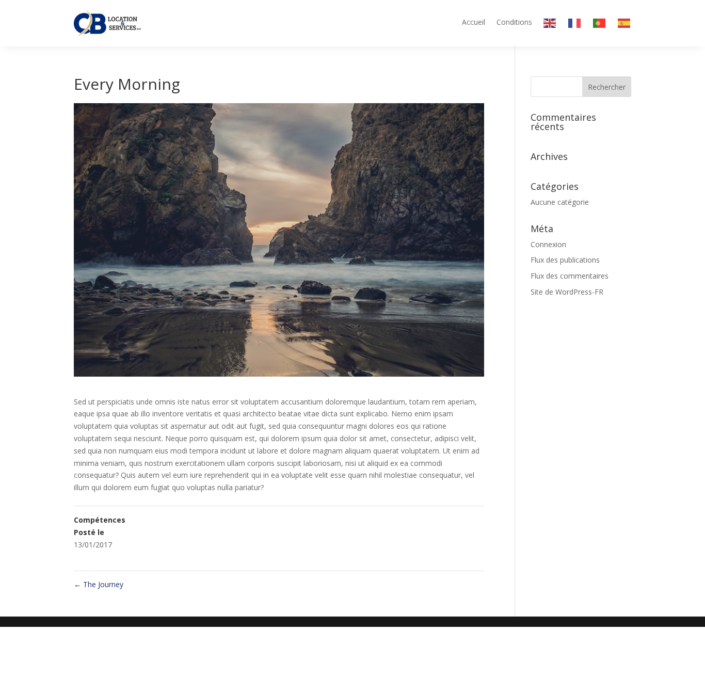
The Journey (98, 584)
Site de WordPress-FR (567, 292)
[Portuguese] (599, 25)
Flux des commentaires (569, 276)
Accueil (473, 23)
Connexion (548, 244)
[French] (575, 25)
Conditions (514, 23)
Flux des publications (565, 260)
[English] (550, 25)
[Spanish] (624, 25)
